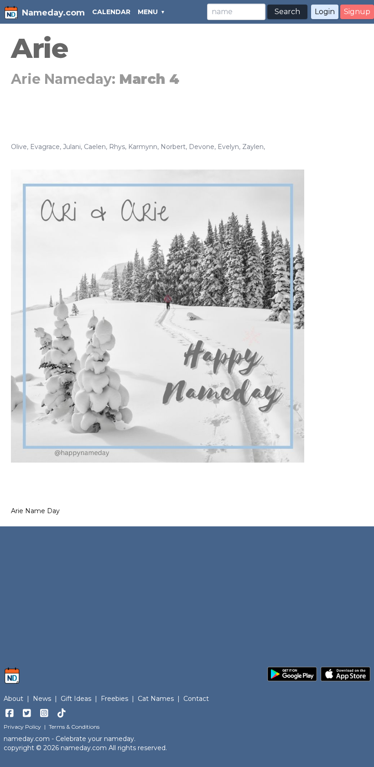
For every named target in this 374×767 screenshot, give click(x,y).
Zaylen (253, 147)
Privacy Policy (22, 726)
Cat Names (156, 699)
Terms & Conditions (74, 726)
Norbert (173, 147)
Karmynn (142, 147)
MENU (148, 12)
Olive (19, 147)
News (42, 699)
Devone (201, 147)
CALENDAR (111, 12)
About (13, 699)
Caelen (95, 147)
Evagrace (45, 147)
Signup (357, 11)
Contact (196, 699)
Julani (72, 147)
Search (287, 11)
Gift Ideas (76, 699)
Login (325, 11)
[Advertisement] (187, 592)
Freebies (114, 699)
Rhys (117, 147)
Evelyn (228, 147)
